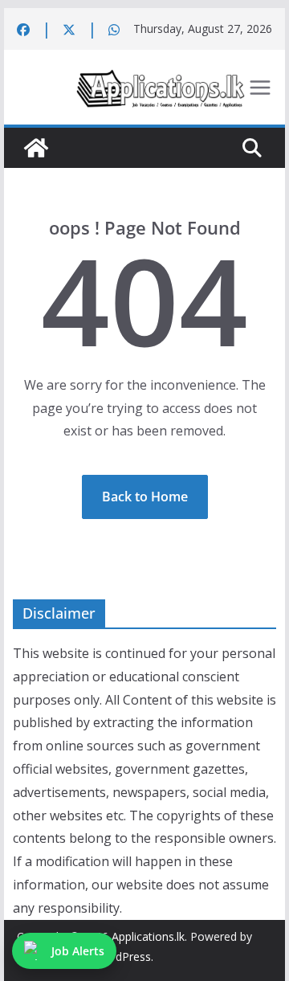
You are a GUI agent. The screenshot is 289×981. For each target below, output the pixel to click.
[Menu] (260, 88)
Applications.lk (148, 936)
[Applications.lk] (36, 148)
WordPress (122, 956)
